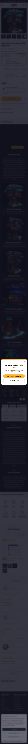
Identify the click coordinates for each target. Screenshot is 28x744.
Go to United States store (14, 376)
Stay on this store (14, 380)
